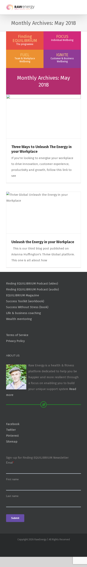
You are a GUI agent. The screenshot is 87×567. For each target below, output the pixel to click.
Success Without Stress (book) (27, 307)
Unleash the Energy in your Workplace (42, 242)
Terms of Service (17, 335)
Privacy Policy (15, 341)
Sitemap (11, 441)
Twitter (11, 430)
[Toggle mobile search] (72, 6)
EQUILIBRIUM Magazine (22, 295)
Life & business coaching (23, 313)
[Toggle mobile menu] (79, 6)
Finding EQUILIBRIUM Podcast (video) (32, 283)
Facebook (12, 424)
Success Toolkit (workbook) (25, 301)
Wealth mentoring (19, 319)
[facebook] (43, 547)
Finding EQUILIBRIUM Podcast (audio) (32, 289)
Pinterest (12, 435)
